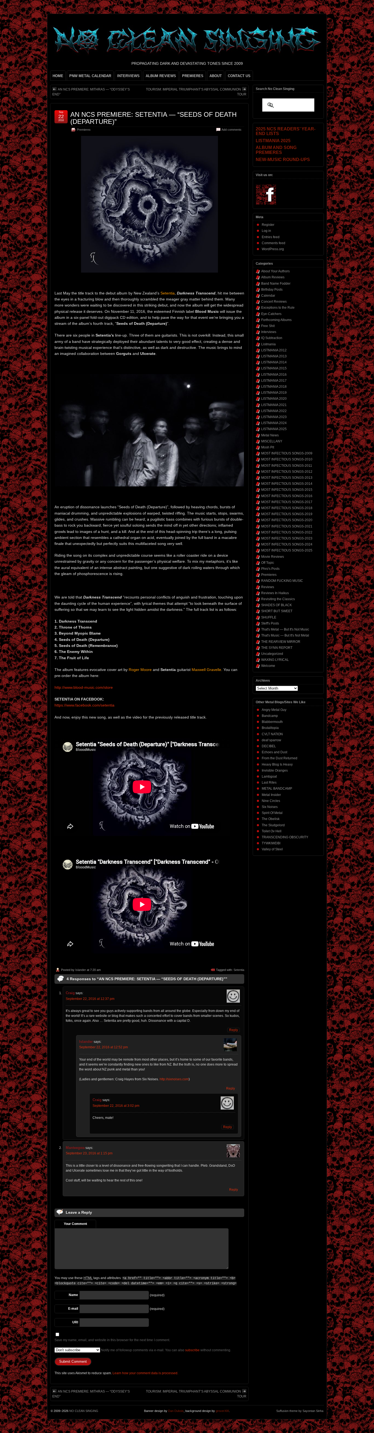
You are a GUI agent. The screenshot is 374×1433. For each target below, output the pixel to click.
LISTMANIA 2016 (274, 375)
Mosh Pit (267, 447)
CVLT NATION (272, 734)
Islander (80, 969)
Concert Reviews (274, 301)
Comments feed (273, 243)
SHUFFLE (268, 617)
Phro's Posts (270, 569)
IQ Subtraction (271, 338)
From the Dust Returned (279, 758)
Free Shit (268, 326)
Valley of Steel (272, 849)
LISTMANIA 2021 (274, 405)
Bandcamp (270, 716)
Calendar (268, 295)
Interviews (268, 332)
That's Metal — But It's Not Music (285, 629)
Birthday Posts (272, 289)
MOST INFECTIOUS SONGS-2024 (286, 544)
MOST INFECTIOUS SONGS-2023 (286, 538)
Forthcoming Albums (276, 320)
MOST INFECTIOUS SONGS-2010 (286, 459)
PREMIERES (192, 76)
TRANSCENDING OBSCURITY (285, 837)
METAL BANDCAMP (277, 788)
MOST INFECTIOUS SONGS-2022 (286, 532)
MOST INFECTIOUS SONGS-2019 (286, 514)
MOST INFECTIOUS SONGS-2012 (286, 472)
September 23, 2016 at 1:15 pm (89, 1153)
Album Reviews (272, 277)
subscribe (192, 1350)
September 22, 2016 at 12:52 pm (103, 1047)
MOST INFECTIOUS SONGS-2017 (286, 502)
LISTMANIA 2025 (274, 429)
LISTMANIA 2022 (274, 411)
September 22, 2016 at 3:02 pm (116, 1106)
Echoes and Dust (274, 752)
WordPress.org (273, 249)
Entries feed (271, 237)
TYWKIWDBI (271, 843)
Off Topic (267, 563)
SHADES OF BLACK (276, 605)
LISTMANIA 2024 (274, 423)
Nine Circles (271, 801)
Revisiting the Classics (278, 599)
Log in (266, 231)
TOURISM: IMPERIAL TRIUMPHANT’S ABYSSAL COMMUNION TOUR (196, 91)
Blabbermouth (272, 722)
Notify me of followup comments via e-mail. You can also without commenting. (165, 1350)
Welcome (268, 666)
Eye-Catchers (271, 314)
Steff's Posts (270, 623)
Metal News (270, 435)
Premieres (84, 129)
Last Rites (269, 782)
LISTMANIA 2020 (274, 399)
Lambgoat (269, 776)
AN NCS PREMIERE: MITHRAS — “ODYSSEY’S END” (91, 91)
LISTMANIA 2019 (274, 393)
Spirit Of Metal (272, 813)
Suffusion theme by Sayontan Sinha (299, 1410)
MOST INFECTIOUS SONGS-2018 (286, 508)
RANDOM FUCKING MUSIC (282, 581)
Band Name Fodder (275, 283)
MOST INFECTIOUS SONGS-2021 (286, 526)
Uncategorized (272, 654)
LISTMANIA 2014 (274, 362)
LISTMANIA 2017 (274, 381)
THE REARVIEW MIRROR (280, 642)
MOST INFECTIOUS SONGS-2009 (286, 453)
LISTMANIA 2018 (274, 387)
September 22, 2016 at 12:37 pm (90, 999)
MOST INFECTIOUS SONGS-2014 (286, 484)
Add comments (231, 129)
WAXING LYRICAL (275, 660)
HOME (58, 76)
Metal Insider (271, 795)
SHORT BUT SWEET (276, 611)
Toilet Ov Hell (271, 831)
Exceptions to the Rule (278, 308)
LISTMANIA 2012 (274, 350)
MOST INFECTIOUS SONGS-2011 (286, 466)
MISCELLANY (271, 441)
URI (75, 1322)
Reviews (267, 587)
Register (268, 225)
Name (73, 1295)
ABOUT (215, 76)
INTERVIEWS (128, 76)
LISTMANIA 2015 (274, 368)
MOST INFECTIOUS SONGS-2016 (286, 496)
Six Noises (270, 807)
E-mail (73, 1309)
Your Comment (75, 1224)
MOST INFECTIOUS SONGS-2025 (286, 550)
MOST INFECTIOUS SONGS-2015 (286, 490)
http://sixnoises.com (174, 1079)
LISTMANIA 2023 (274, 417)
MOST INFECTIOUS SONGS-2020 (286, 520)
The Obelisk (271, 819)
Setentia (239, 969)
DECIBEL (269, 746)
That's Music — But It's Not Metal (285, 635)
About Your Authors (275, 271)
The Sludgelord (273, 825)
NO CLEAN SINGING (83, 1410)
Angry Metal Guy (274, 710)
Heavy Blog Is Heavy (277, 764)
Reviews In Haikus (275, 593)
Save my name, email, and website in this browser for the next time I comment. (112, 1340)
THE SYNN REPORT (276, 648)
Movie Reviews (272, 557)
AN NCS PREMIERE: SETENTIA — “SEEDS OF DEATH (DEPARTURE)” (153, 118)
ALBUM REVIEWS (161, 76)
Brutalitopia (270, 728)
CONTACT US (239, 76)
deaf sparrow (271, 740)
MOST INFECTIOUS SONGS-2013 (286, 478)
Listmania (268, 344)
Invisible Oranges (275, 770)
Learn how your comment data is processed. (145, 1373)
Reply (233, 1030)
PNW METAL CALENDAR (90, 76)
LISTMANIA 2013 (274, 356)
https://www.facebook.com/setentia (84, 705)
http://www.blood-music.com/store (83, 687)
